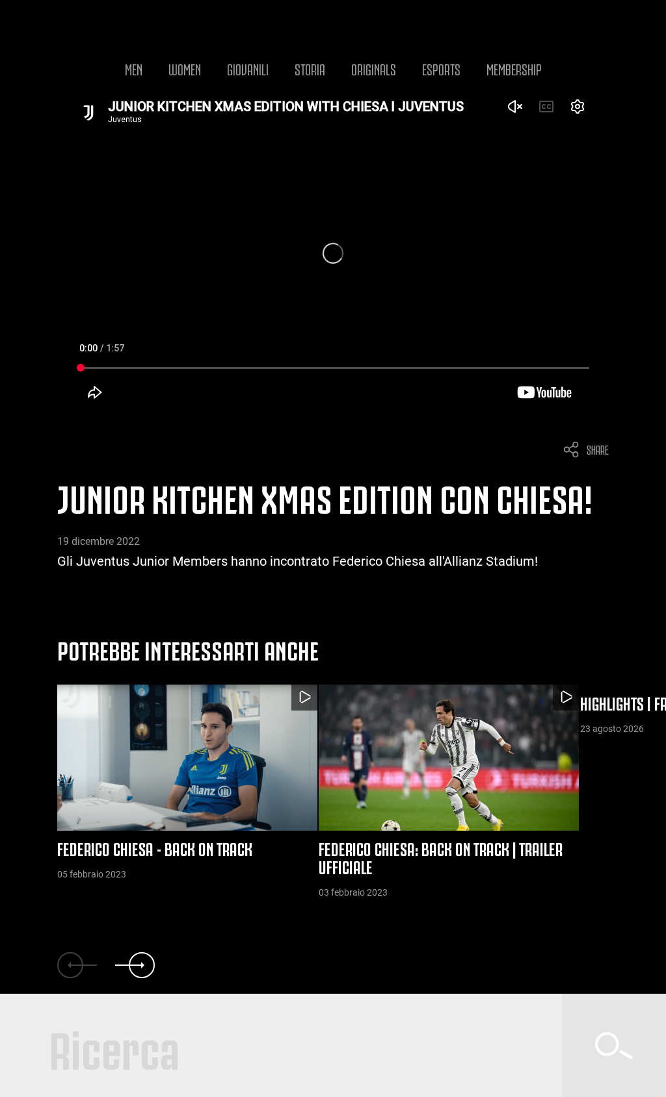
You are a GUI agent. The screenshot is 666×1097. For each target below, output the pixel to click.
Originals (373, 67)
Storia (310, 67)
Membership (514, 67)
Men (133, 67)
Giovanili (248, 67)
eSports (441, 67)
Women (184, 67)
